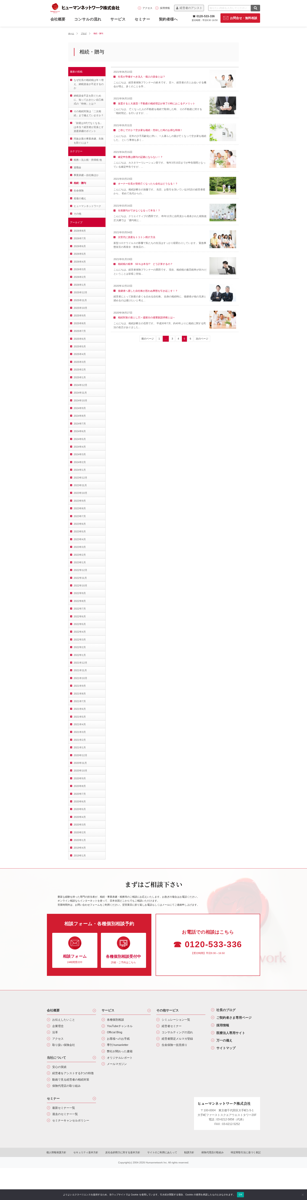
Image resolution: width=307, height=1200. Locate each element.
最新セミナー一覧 (63, 1107)
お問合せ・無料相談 (243, 18)
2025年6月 (80, 338)
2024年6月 (80, 431)
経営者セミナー (172, 1026)
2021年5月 (80, 716)
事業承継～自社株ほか (86, 175)
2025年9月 (80, 315)
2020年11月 (80, 762)
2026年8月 (80, 230)
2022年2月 (80, 647)
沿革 (55, 1032)
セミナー (142, 19)
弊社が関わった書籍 (120, 1051)
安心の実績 (59, 1066)
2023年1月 (80, 562)
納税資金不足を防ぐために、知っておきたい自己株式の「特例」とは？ (89, 99)
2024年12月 (80, 385)
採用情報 (165, 8)
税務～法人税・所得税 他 (88, 159)
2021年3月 (80, 732)
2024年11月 (80, 392)
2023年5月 (80, 531)
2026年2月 (80, 277)
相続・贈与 (80, 182)
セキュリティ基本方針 (85, 1152)
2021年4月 (80, 724)
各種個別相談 (115, 1019)
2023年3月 (80, 547)
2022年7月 (80, 608)
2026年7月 (80, 238)
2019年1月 (80, 855)
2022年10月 (80, 585)
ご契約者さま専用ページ (234, 1017)
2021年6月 (80, 708)
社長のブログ (226, 1010)
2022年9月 (80, 593)
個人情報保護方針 (56, 1152)
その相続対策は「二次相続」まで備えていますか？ (89, 113)
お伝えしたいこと (63, 1019)
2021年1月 (80, 747)
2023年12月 (80, 477)
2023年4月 (80, 539)
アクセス (147, 8)
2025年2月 (80, 369)
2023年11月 (80, 485)
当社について (56, 1057)
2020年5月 (80, 809)
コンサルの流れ (87, 19)
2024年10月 (80, 400)
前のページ (147, 338)
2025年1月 (80, 377)
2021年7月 (80, 701)
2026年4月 (80, 261)
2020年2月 (80, 832)
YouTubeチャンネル (120, 1026)
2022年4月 (80, 631)
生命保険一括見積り (174, 1044)
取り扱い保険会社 (63, 1044)
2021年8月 (80, 693)
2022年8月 (80, 601)
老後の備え (80, 198)
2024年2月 (80, 462)
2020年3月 (80, 824)
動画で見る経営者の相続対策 (70, 1079)
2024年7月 (80, 423)
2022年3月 (80, 639)
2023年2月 (80, 554)
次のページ (202, 338)
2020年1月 (80, 840)
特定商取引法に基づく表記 (246, 1152)
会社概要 (53, 1010)
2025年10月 (80, 307)
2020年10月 (80, 770)
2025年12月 (80, 292)
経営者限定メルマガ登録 (177, 1038)
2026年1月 (80, 284)
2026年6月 (80, 246)
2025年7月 (80, 331)
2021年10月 (80, 678)
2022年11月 (80, 577)
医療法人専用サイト (230, 1033)
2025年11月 (80, 300)
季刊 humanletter (117, 1044)
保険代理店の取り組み (66, 1085)
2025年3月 (80, 361)
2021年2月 (80, 739)
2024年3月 (80, 454)
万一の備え (224, 1040)
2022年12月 (80, 570)
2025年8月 (80, 323)
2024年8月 (80, 415)
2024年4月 (80, 446)
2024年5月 (80, 439)
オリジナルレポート (120, 1057)
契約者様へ (168, 19)
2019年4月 (80, 847)
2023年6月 (80, 523)
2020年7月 (80, 793)
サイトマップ (226, 1048)
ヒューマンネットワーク (87, 206)
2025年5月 (80, 346)
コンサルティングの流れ (177, 1032)
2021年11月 (80, 670)
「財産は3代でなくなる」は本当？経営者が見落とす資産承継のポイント (89, 127)
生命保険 (79, 190)
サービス (118, 19)
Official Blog (114, 1032)
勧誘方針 (189, 1152)
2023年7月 (80, 516)
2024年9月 (80, 408)
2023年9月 (80, 500)
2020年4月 (80, 817)
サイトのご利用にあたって (162, 1152)
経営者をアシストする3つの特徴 (73, 1073)
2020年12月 (80, 755)
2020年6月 (80, 801)
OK (240, 1194)
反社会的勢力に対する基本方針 (122, 1152)
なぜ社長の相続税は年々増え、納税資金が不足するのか (89, 84)
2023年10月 (80, 492)
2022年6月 (80, 616)
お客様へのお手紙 (118, 1038)
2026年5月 (80, 253)
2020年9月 (80, 778)
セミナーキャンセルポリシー (70, 1120)
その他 (77, 213)
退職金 (77, 167)
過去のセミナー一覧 (65, 1114)
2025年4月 (80, 354)
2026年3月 (80, 269)
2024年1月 (80, 469)
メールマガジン (117, 1063)
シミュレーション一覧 (176, 1019)
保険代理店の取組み (212, 1152)
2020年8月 (80, 786)
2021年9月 (80, 685)
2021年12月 (80, 662)
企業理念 (58, 1026)
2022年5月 (80, 624)
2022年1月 (80, 655)
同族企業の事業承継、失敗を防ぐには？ (89, 140)
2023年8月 (80, 508)
